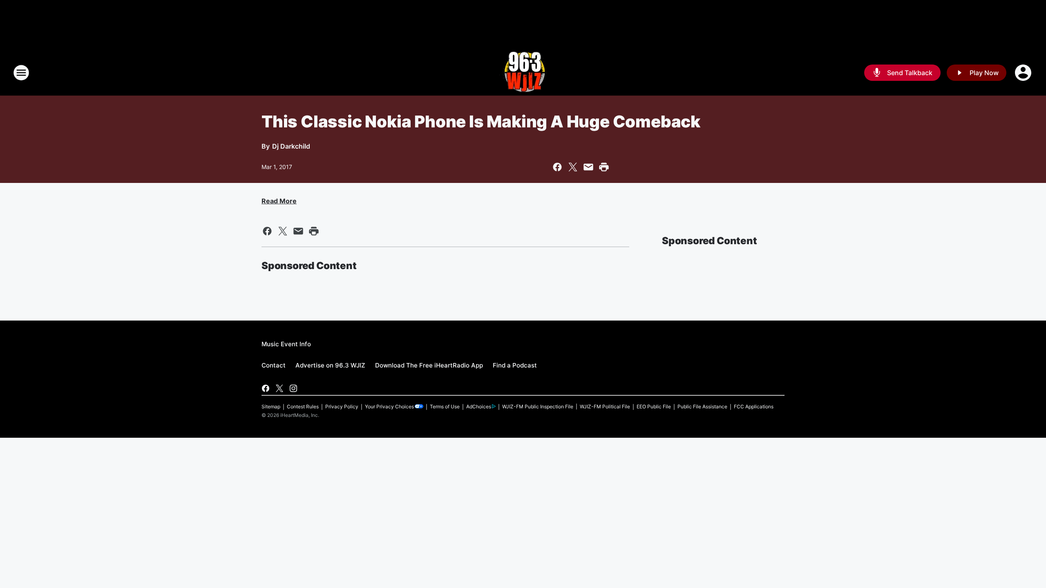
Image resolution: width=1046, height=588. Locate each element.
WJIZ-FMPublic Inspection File (537, 406)
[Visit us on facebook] (265, 388)
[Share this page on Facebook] (557, 167)
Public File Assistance (702, 406)
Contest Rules (303, 406)
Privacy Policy (341, 406)
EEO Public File (654, 406)
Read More (279, 201)
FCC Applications (753, 406)
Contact (274, 365)
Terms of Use (445, 406)
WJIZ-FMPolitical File (605, 406)
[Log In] (1024, 73)
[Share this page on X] (573, 167)
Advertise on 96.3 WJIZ (330, 365)
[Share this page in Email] (588, 167)
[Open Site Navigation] (21, 73)
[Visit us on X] (279, 388)
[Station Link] (523, 72)
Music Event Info (286, 344)
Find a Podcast (515, 365)
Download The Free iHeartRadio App (429, 365)
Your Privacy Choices (389, 406)
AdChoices (478, 406)
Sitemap (271, 406)
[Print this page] (604, 167)
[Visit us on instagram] (293, 388)
